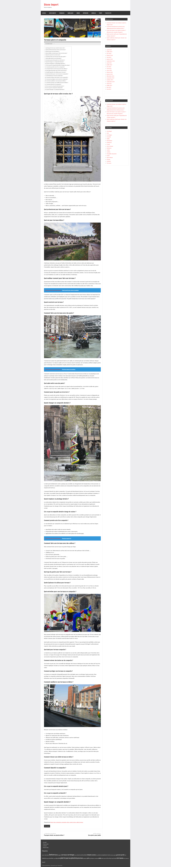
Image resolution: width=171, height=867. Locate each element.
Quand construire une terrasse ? (53, 54)
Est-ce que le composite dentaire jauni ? (55, 86)
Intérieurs (85, 13)
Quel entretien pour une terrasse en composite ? (57, 73)
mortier (51, 858)
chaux (75, 855)
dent (68, 822)
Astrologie (109, 131)
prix (88, 858)
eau (97, 855)
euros (108, 855)
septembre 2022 (111, 61)
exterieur (112, 855)
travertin (127, 858)
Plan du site (108, 13)
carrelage (70, 855)
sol (107, 858)
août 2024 (109, 49)
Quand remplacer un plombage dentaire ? (55, 63)
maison (44, 858)
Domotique (109, 140)
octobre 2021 (110, 79)
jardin (123, 855)
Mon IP (43, 862)
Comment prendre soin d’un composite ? (55, 67)
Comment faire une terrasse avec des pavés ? (56, 56)
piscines (80, 858)
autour (43, 855)
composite (58, 822)
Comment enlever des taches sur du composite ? (57, 77)
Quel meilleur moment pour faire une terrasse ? (56, 53)
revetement (96, 858)
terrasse (81, 822)
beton (51, 822)
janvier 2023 (110, 59)
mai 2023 (109, 57)
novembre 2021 (110, 78)
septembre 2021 (111, 81)
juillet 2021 (109, 85)
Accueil (44, 13)
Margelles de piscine (111, 153)
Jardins (108, 151)
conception (63, 822)
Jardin (78, 13)
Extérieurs (109, 142)
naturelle (57, 858)
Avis (108, 133)
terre (124, 858)
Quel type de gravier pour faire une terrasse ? (56, 70)
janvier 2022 (110, 74)
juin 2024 (109, 53)
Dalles (108, 138)
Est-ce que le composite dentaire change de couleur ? (58, 65)
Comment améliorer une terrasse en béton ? (56, 80)
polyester (85, 858)
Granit (108, 144)
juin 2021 (109, 87)
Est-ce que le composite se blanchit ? (54, 87)
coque (89, 855)
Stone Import (51, 4)
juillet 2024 (109, 51)
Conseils (93, 13)
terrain (115, 858)
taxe (112, 858)
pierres (68, 858)
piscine (74, 858)
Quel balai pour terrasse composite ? (54, 75)
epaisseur (104, 855)
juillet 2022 (109, 64)
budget (59, 855)
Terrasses (61, 13)
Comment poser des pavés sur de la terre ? (55, 60)
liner (125, 855)
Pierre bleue (110, 157)
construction (83, 855)
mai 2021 (109, 89)
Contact (45, 845)
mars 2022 (109, 70)
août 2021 (109, 83)
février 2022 (110, 72)
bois (55, 822)
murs (54, 858)
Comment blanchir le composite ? (53, 84)
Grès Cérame (110, 146)
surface (109, 858)
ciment (78, 855)
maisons (47, 858)
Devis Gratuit (52, 13)
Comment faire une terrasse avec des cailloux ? (56, 68)
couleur (93, 855)
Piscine (108, 159)
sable (77, 822)
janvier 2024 (110, 55)
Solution (109, 161)
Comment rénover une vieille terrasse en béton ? (57, 82)
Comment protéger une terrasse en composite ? (57, 79)
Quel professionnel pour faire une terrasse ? (56, 49)
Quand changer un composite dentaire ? (55, 61)
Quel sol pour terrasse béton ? (52, 51)
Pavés (100, 13)
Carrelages (70, 13)
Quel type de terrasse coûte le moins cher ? (55, 47)
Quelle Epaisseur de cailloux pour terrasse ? (56, 72)
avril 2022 (109, 68)
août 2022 (109, 62)
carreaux (64, 855)
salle (102, 858)
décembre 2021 (110, 76)
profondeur (92, 858)
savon (105, 858)
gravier (71, 822)
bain (45, 855)
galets (115, 855)
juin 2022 (109, 66)
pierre (74, 822)
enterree (100, 855)
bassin (48, 855)
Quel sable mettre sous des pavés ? (54, 58)
